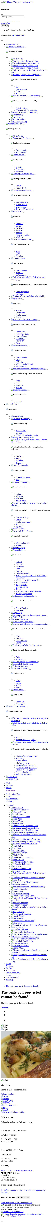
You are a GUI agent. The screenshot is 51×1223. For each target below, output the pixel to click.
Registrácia (14, 1202)
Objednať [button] (9, 805)
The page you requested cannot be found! (22, 986)
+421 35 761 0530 (18, 35)
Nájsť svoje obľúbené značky (12, 1112)
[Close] (2, 14)
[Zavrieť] (2, 1221)
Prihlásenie (5, 1202)
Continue (4, 1007)
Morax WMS (16, 1216)
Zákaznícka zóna (23, 1197)
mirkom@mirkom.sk (24, 1171)
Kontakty (9, 801)
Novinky (9, 785)
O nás (8, 796)
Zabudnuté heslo (25, 1202)
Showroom (10, 790)
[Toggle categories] (25, 47)
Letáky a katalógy (13, 794)
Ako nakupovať (12, 799)
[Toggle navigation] (2, 2)
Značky (9, 788)
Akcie (8, 783)
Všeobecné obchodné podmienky (32, 1190)
